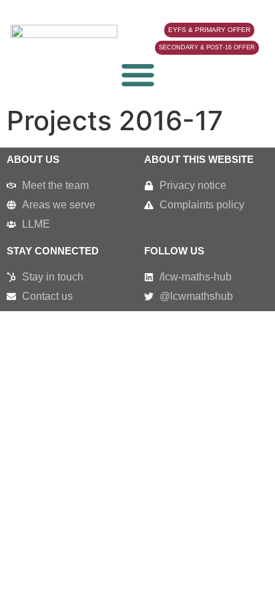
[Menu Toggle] (138, 74)
